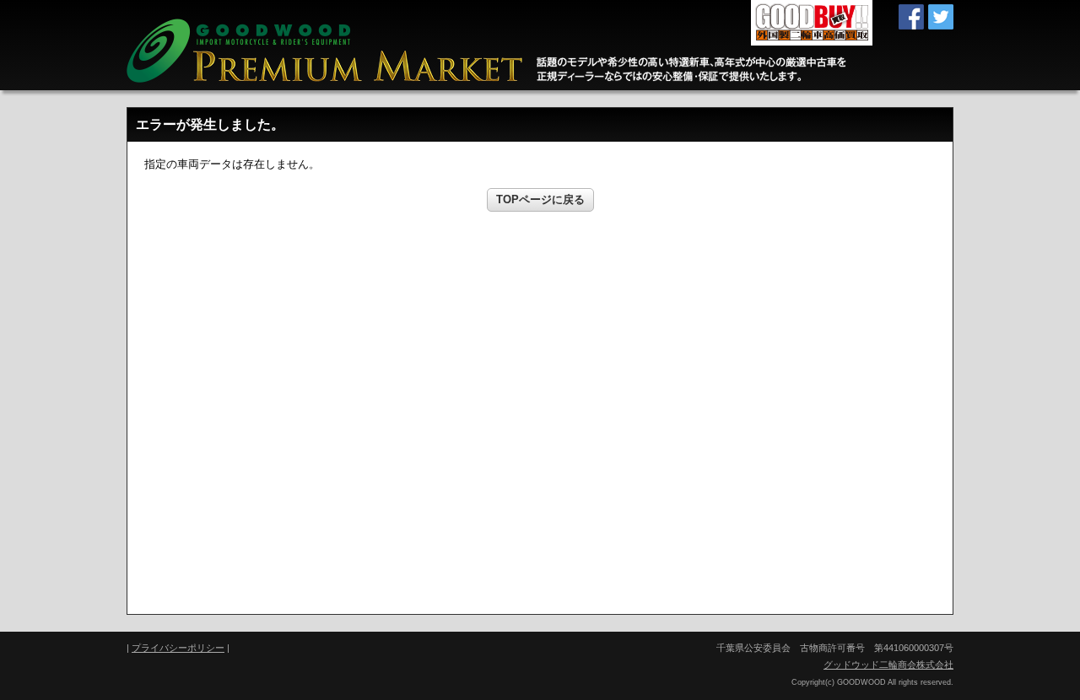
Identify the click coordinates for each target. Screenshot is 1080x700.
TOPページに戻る (540, 199)
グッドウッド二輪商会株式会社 (888, 665)
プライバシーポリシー (178, 648)
